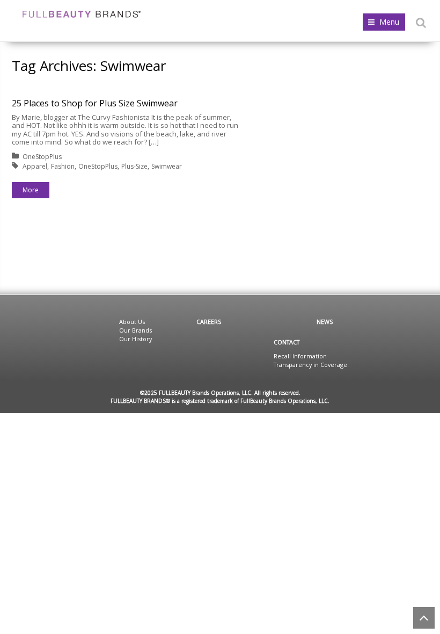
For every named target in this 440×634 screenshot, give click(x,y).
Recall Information (300, 356)
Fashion (63, 166)
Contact (286, 342)
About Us (132, 322)
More (31, 189)
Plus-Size (134, 166)
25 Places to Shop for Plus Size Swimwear (95, 103)
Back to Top (424, 618)
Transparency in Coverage (310, 365)
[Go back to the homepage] (82, 14)
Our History (135, 339)
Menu (389, 22)
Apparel (35, 166)
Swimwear (166, 166)
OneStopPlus (42, 156)
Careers (208, 322)
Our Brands (135, 330)
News (325, 322)
